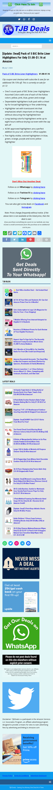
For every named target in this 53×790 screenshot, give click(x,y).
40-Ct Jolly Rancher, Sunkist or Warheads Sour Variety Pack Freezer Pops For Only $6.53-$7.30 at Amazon (29, 491)
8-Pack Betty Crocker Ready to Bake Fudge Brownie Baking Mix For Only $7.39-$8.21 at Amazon (29, 402)
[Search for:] (26, 46)
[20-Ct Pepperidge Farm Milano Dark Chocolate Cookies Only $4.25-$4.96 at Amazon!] (8, 461)
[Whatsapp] (24, 19)
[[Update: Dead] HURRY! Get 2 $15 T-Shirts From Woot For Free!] (8, 422)
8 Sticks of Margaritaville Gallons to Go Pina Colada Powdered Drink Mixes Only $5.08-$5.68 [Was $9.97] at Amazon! (30, 441)
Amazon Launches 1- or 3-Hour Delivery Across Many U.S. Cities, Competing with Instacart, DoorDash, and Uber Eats (29, 371)
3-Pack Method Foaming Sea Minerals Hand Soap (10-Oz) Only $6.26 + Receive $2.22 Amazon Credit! (30, 501)
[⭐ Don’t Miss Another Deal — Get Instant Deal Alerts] (8, 292)
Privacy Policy (7, 775)
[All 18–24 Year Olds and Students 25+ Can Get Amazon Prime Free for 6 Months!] (8, 302)
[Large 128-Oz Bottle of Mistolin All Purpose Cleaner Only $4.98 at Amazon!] (8, 452)
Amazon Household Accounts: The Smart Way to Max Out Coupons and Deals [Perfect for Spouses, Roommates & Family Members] (31, 361)
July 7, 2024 (8, 68)
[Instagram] (34, 19)
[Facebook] (29, 19)
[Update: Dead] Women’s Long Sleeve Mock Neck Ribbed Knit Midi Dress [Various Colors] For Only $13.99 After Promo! (30, 481)
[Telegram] (22, 543)
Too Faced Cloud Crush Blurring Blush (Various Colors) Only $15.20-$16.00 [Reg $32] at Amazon (31, 432)
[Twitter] (19, 19)
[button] (49, 40)
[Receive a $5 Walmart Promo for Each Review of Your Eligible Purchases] (8, 332)
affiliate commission (34, 10)
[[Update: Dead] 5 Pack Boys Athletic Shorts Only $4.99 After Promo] (8, 511)
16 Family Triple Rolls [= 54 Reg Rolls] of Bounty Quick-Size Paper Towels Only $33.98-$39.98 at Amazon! (28, 392)
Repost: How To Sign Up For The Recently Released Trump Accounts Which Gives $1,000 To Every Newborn (29, 341)
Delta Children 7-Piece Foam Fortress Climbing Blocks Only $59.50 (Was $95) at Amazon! (29, 520)
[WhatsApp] (4, 543)
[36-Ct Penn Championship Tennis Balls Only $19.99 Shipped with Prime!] (8, 471)
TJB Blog (6, 281)
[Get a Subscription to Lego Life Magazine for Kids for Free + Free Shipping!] (8, 312)
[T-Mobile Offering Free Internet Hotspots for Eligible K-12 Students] (8, 322)
